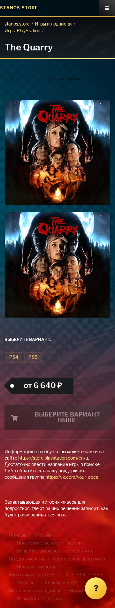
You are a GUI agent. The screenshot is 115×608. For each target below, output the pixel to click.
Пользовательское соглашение (50, 543)
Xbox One (27, 583)
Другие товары (65, 79)
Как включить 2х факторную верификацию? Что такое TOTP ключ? (103, 108)
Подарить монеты (36, 567)
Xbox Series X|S (61, 583)
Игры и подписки (53, 24)
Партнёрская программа (78, 559)
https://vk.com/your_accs (71, 477)
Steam (54, 599)
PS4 (13, 357)
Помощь (17, 535)
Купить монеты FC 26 (31, 575)
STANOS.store (19, 8)
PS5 (32, 357)
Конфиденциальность (41, 551)
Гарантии (82, 551)
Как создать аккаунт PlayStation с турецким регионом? (104, 104)
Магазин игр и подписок (35, 591)
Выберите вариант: (27, 340)
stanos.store (17, 24)
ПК (65, 575)
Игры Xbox (28, 599)
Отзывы (42, 535)
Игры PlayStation (22, 31)
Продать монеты (26, 559)
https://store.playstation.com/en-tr (53, 458)
